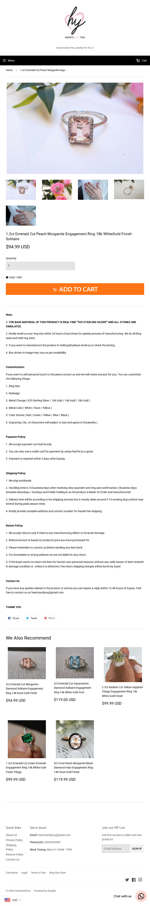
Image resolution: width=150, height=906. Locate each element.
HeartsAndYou (22, 890)
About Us (11, 835)
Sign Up (137, 848)
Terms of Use (38, 872)
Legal (24, 872)
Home (9, 70)
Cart (144, 60)
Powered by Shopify (45, 890)
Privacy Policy (14, 840)
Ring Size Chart (57, 872)
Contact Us (12, 859)
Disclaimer (12, 872)
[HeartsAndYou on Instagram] (140, 880)
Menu (11, 60)
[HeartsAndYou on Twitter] (127, 880)
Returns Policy (14, 854)
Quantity (11, 258)
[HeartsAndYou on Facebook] (134, 880)
